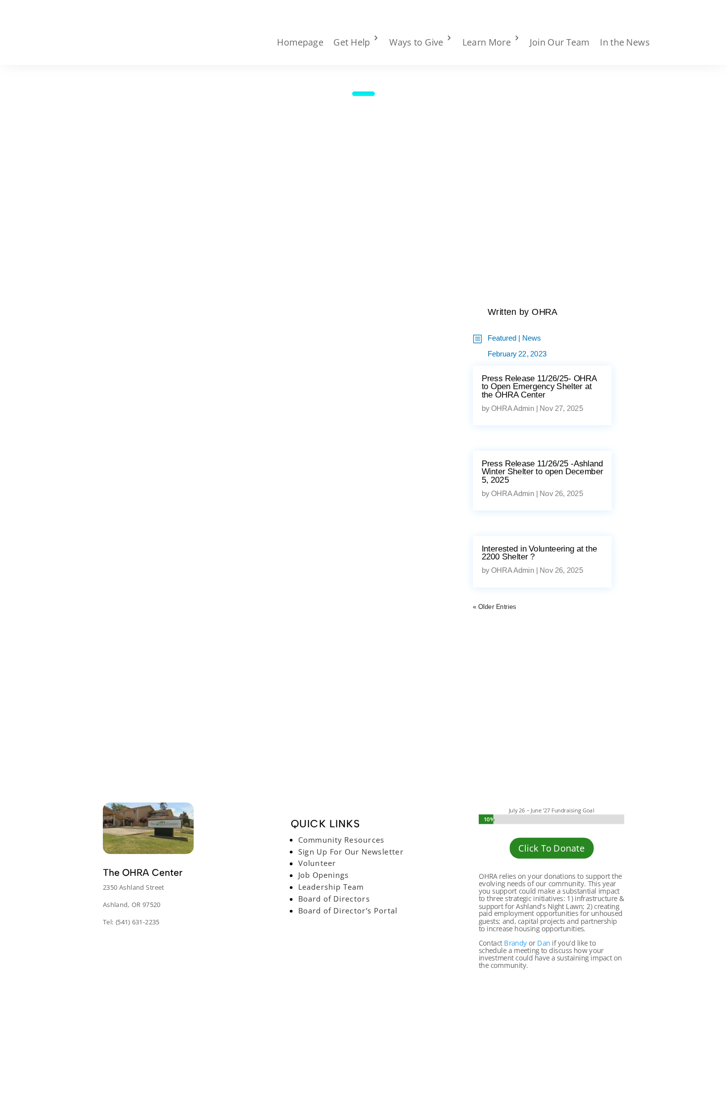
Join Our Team (560, 42)
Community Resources (341, 840)
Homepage (300, 42)
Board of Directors (333, 899)
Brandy (515, 943)
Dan (543, 943)
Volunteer (317, 863)
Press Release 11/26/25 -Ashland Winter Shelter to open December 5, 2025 (542, 472)
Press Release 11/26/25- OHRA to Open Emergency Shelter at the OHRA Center (539, 387)
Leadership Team (331, 887)
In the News (625, 42)
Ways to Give (416, 42)
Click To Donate (551, 848)
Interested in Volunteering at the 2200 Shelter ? (539, 552)
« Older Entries (494, 606)
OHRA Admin (512, 408)
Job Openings (323, 875)
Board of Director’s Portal (347, 911)
